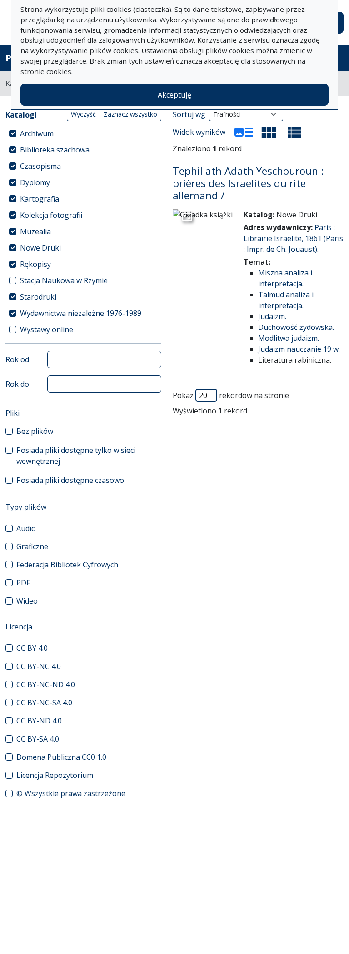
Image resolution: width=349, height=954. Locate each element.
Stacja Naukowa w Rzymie (64, 280)
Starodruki (38, 297)
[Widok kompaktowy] (269, 132)
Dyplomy (35, 182)
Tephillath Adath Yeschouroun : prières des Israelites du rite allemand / (248, 183)
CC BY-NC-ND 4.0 (45, 684)
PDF (23, 583)
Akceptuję (174, 95)
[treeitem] (83, 133)
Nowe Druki (40, 248)
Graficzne (32, 546)
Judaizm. (272, 316)
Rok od (17, 359)
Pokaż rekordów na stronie (231, 395)
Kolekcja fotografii (51, 215)
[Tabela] (294, 132)
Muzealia (35, 231)
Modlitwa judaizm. (288, 338)
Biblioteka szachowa (55, 150)
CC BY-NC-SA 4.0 (44, 703)
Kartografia (39, 199)
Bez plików (34, 431)
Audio (26, 528)
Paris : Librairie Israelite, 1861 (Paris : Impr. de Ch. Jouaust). (293, 238)
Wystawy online (46, 329)
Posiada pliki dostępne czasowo (70, 480)
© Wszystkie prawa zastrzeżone (70, 793)
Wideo (27, 601)
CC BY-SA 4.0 (37, 739)
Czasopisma (40, 166)
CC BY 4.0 (32, 648)
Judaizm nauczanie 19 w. (299, 349)
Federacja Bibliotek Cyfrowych (67, 565)
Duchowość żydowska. (296, 327)
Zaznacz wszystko (130, 114)
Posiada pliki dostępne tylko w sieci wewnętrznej (75, 455)
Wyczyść (83, 114)
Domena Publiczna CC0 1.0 (61, 757)
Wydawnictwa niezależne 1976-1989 (80, 313)
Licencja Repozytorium (54, 775)
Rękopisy (35, 264)
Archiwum (37, 133)
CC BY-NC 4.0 (38, 666)
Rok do (17, 384)
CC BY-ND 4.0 (39, 721)
